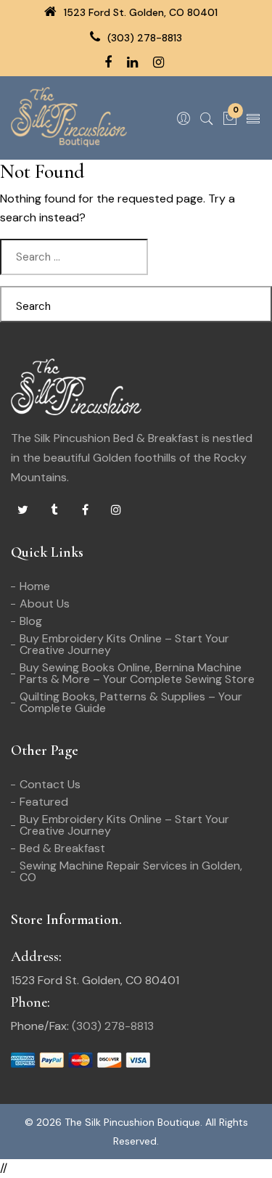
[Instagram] (116, 510)
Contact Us (50, 784)
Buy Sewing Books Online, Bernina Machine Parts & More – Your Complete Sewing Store (137, 673)
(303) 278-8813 (143, 37)
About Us (45, 603)
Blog (31, 621)
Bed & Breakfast (62, 848)
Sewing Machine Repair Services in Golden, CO (131, 871)
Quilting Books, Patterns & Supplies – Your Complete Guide (131, 702)
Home (35, 586)
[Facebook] (84, 510)
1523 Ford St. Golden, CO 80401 (139, 12)
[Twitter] (22, 510)
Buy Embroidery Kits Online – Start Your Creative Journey (124, 644)
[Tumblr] (53, 510)
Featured (44, 801)
